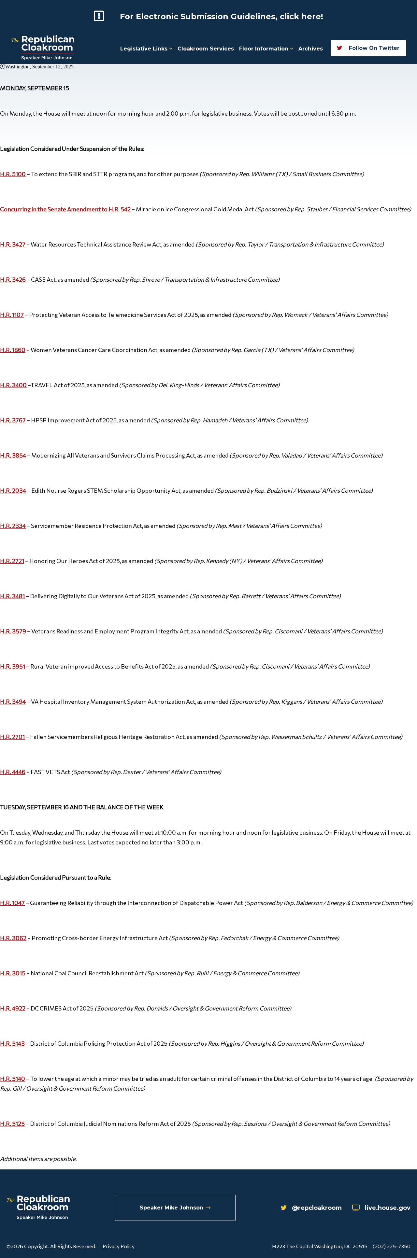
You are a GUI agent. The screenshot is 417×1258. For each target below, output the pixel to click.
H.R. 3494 (13, 701)
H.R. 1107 (12, 314)
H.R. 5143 (12, 1043)
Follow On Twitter (373, 48)
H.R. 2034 (13, 490)
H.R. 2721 (12, 560)
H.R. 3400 (13, 385)
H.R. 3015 (12, 973)
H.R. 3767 (13, 420)
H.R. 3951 (12, 666)
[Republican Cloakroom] (43, 48)
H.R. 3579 (13, 631)
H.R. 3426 (13, 279)
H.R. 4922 (12, 1008)
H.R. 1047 (12, 902)
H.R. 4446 (12, 771)
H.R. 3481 (12, 596)
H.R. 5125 (12, 1123)
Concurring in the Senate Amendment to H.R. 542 (65, 209)
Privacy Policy (119, 1246)
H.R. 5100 (13, 173)
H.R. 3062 (13, 937)
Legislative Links (144, 49)
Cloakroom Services (206, 49)
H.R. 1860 (12, 349)
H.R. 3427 (12, 244)
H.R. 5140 (12, 1078)
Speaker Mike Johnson (171, 1208)
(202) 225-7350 (391, 1246)
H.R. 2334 (13, 525)
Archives (310, 49)
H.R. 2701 (12, 736)
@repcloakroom (317, 1207)
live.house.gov (387, 1207)
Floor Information (264, 49)
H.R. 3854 (13, 455)
